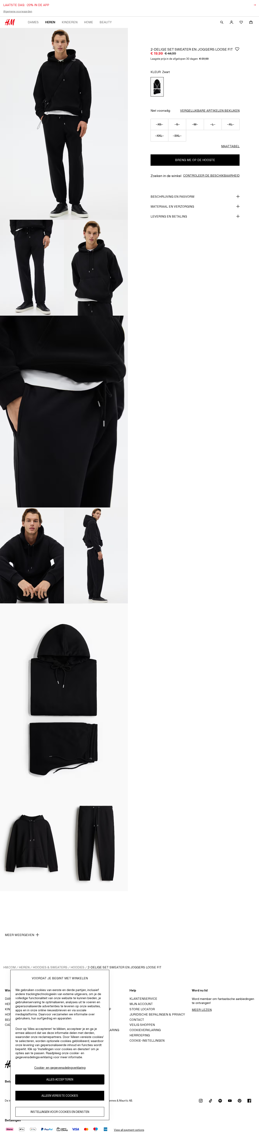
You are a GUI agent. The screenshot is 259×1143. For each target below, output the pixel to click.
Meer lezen (202, 1009)
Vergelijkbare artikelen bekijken (210, 110)
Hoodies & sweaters (50, 967)
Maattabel (230, 146)
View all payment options (129, 1129)
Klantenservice (143, 998)
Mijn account (141, 1004)
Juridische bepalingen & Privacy (157, 1014)
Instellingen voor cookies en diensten (60, 1112)
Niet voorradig (160, 110)
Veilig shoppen (142, 1024)
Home (88, 22)
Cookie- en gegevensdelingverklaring (60, 1067)
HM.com (9, 967)
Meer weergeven (19, 935)
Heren (50, 22)
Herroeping (140, 1035)
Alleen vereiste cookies (59, 1095)
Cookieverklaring (145, 1030)
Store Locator (142, 1009)
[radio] (157, 87)
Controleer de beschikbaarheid (211, 175)
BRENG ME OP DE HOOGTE (195, 160)
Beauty (106, 22)
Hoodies (77, 967)
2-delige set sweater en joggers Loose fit (124, 967)
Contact (137, 1019)
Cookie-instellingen (147, 1040)
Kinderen (69, 22)
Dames (33, 22)
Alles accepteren (59, 1079)
